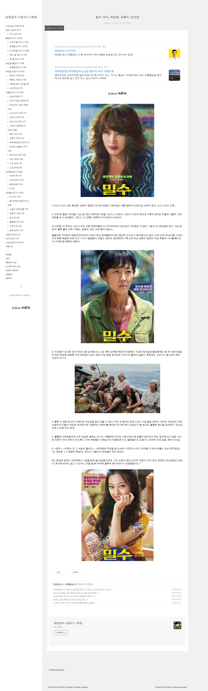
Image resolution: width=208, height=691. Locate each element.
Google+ (85, 687)
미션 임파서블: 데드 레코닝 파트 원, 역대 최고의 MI (74, 593)
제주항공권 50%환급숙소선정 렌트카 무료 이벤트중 (84, 71)
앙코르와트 (16, 96)
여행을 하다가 (14, 92)
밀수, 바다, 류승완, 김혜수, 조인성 (117, 17)
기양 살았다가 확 (15, 242)
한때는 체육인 (17, 79)
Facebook (69, 687)
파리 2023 (16, 159)
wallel (184, 687)
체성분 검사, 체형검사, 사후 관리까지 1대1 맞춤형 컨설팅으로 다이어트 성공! (94, 54)
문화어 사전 (16, 213)
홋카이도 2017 (17, 155)
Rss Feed (51, 687)
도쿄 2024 (15, 163)
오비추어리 (16, 88)
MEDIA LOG (11, 262)
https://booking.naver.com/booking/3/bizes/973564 (79, 67)
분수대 (14, 217)
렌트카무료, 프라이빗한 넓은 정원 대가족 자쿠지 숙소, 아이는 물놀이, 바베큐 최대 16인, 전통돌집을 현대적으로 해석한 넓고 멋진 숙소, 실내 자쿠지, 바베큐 (108, 77)
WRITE (9, 278)
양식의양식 (12, 238)
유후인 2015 (16, 138)
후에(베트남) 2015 (19, 142)
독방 (9, 246)
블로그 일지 (13, 30)
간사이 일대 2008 (19, 100)
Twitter (62, 687)
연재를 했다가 (14, 172)
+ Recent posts (56, 669)
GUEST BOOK (12, 270)
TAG (7, 258)
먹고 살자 (15, 34)
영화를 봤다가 (17, 67)
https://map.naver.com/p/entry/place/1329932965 (78, 46)
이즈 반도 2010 (17, 113)
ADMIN (9, 274)
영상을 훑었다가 (15, 63)
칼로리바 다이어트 (65, 50)
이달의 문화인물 (18, 209)
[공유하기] (62, 572)
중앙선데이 (16, 184)
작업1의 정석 (13, 234)
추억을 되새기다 (15, 71)
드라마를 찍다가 (18, 42)
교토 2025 (15, 167)
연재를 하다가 (14, 192)
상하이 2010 (16, 117)
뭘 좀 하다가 (14, 38)
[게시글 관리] (66, 572)
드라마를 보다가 (19, 50)
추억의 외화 (16, 75)
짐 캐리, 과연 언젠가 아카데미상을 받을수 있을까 (73, 602)
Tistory (168, 687)
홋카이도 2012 (17, 121)
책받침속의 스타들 (19, 84)
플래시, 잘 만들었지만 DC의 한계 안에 (69, 599)
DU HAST (58, 627)
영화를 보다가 (18, 46)
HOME (8, 254)
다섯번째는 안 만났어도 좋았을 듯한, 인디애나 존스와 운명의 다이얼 (81, 589)
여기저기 (15, 196)
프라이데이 (16, 180)
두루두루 (15, 175)
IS (12, 188)
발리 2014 (15, 134)
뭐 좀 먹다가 (16, 59)
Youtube (77, 687)
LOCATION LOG (13, 266)
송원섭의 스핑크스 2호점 (21, 17)
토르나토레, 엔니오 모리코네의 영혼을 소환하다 (73, 596)
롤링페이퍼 (16, 222)
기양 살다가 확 (15, 26)
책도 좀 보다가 (18, 55)
